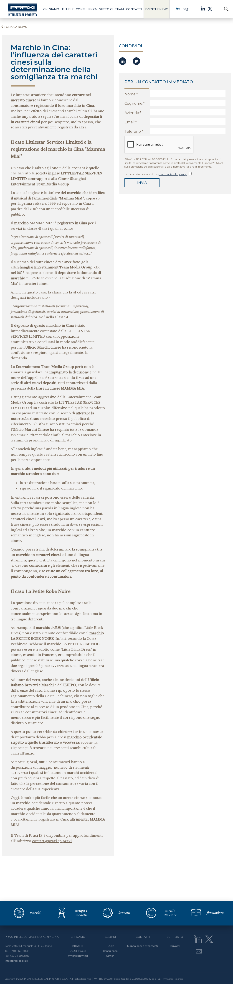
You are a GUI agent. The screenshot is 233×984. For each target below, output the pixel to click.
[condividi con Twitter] (136, 61)
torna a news (15, 26)
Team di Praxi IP (28, 836)
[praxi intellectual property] (22, 9)
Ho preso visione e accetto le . (156, 174)
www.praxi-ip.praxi (173, 979)
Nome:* (131, 94)
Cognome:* (134, 103)
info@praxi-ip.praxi (16, 960)
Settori (110, 955)
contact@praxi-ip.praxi (52, 841)
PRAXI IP (77, 946)
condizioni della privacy (173, 174)
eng (185, 9)
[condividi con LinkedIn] (122, 61)
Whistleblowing (78, 955)
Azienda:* (132, 113)
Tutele (110, 946)
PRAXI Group (78, 951)
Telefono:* (133, 131)
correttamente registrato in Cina (40, 819)
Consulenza (110, 951)
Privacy (175, 946)
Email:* (130, 122)
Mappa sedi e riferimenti (142, 946)
